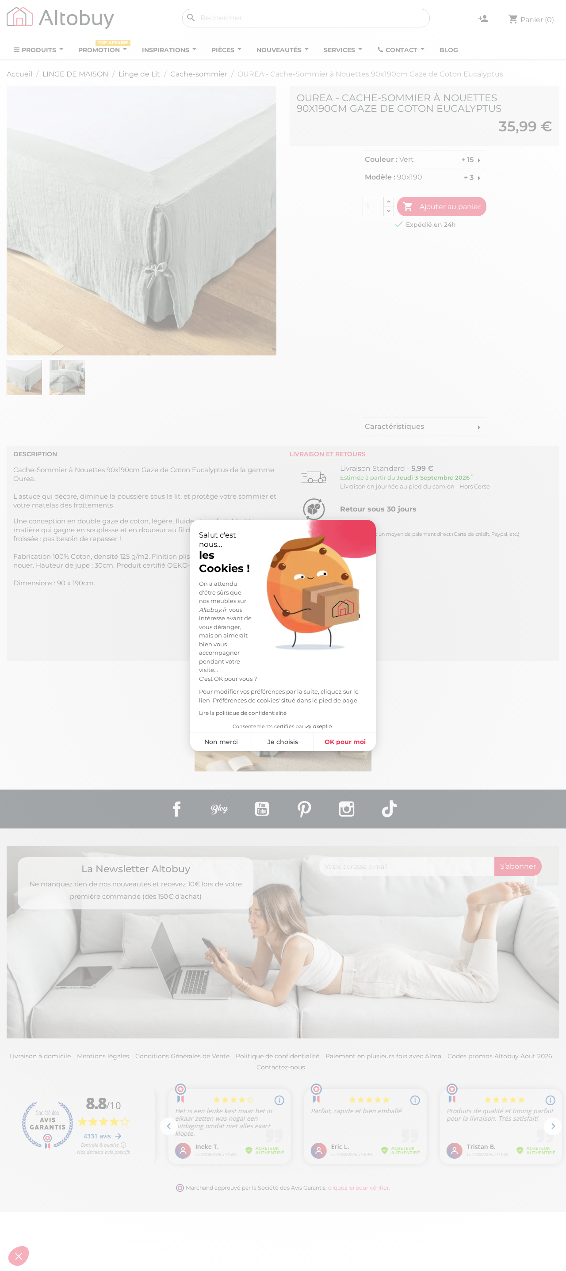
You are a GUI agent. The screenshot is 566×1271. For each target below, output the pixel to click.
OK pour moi (345, 742)
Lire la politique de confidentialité (243, 713)
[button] (18, 1256)
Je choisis (283, 742)
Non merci (221, 742)
